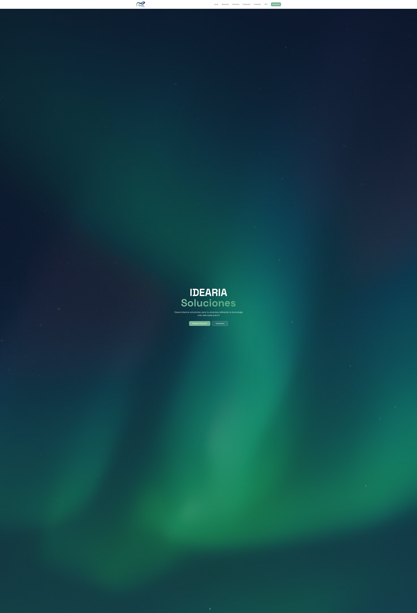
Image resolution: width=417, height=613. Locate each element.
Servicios (235, 4)
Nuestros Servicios (200, 323)
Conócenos (220, 323)
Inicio (216, 4)
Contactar (276, 4)
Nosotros (225, 4)
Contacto (257, 4)
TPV (265, 4)
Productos (246, 4)
